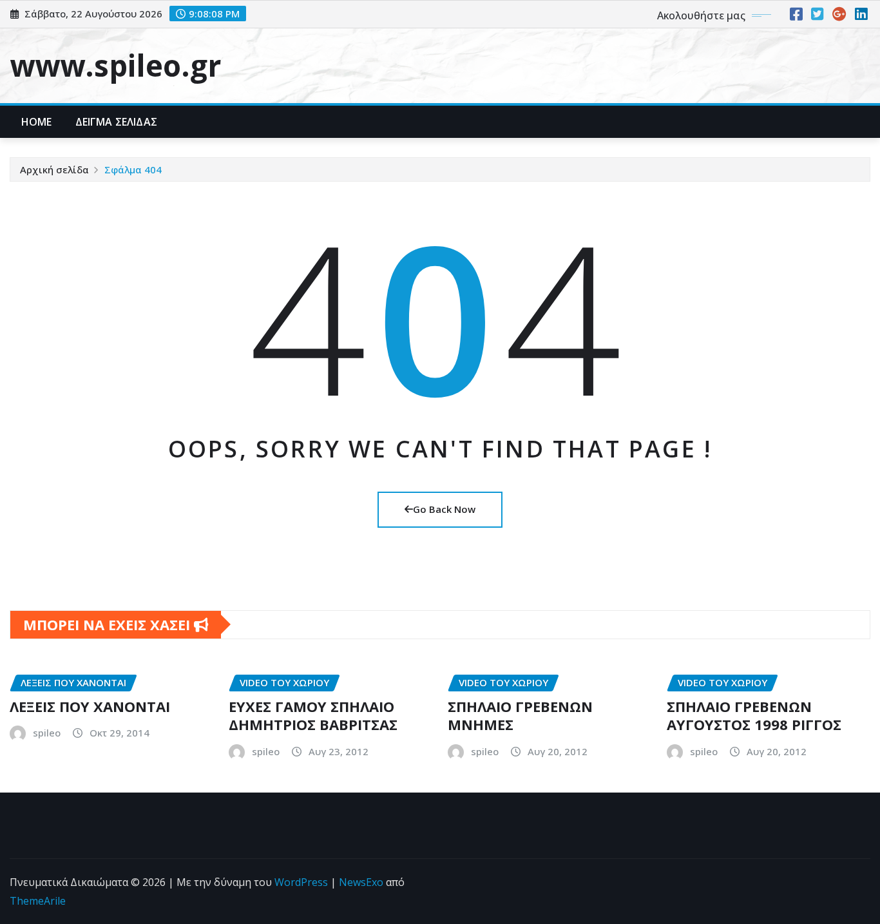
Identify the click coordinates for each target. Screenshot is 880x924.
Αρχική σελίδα (54, 169)
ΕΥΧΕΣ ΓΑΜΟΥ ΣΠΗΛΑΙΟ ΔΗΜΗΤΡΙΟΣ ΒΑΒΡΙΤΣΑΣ (313, 716)
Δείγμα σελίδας (116, 122)
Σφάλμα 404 (133, 169)
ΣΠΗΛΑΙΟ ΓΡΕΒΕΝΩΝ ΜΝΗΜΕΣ (520, 716)
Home (36, 122)
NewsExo (361, 882)
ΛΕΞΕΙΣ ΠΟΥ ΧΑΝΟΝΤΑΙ (90, 706)
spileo (47, 732)
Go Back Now (444, 509)
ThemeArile (38, 901)
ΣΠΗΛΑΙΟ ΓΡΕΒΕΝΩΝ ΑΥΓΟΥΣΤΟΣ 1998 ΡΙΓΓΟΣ (754, 716)
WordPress (301, 882)
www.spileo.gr (115, 65)
